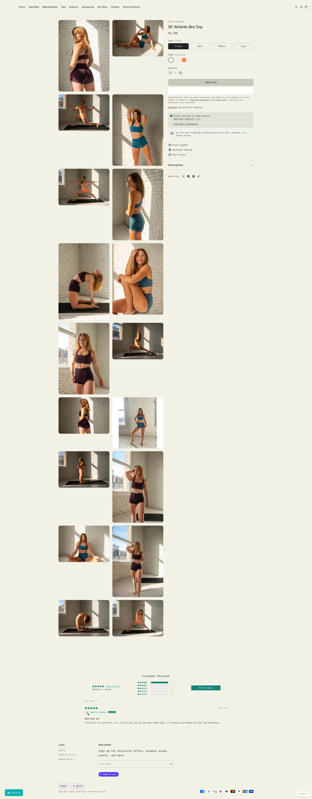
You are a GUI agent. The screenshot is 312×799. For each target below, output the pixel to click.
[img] (91, 708)
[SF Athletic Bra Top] (83, 55)
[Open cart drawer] (306, 7)
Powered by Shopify (97, 791)
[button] (142, 682)
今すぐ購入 (210, 91)
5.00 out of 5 (113, 686)
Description (175, 165)
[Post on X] (183, 176)
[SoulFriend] (10, 6)
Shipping (172, 107)
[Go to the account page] (301, 7)
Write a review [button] (206, 688)
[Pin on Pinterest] (193, 176)
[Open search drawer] (296, 7)
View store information (186, 124)
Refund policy (65, 759)
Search (61, 750)
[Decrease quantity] (170, 73)
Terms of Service (67, 755)
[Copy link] (198, 176)
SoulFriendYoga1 (176, 21)
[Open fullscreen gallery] (104, 86)
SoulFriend (81, 791)
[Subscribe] (170, 764)
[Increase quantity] (180, 73)
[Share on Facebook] (188, 176)
